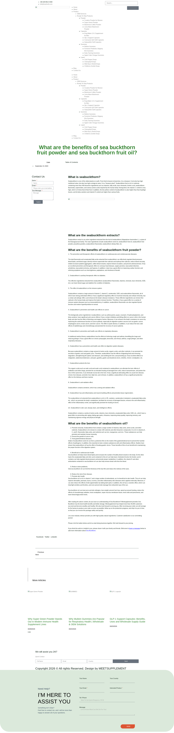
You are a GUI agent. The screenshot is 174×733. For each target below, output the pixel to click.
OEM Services (81, 14)
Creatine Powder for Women (93, 20)
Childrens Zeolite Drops (92, 66)
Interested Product (116, 688)
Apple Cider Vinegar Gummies (94, 55)
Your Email (83, 688)
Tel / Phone (83, 697)
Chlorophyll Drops (90, 62)
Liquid (83, 57)
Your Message (37, 190)
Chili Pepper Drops (90, 59)
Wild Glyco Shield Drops (92, 64)
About (75, 9)
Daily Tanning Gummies (92, 53)
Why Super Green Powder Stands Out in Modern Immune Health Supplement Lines (45, 622)
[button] (87, 73)
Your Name (83, 678)
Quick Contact (39, 656)
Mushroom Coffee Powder (92, 24)
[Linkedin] (71, 3)
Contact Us (77, 70)
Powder (83, 18)
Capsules (84, 31)
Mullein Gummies (90, 46)
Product (75, 11)
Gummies (84, 44)
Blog (74, 68)
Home (75, 7)
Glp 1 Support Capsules (92, 38)
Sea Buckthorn (91, 530)
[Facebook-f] (73, 3)
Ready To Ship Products (85, 16)
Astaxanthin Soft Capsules (92, 42)
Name (34, 180)
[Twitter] (75, 3)
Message (82, 707)
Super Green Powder (91, 22)
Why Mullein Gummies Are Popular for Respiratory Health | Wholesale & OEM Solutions (86, 622)
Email (34, 185)
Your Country (114, 678)
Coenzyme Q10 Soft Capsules (94, 40)
